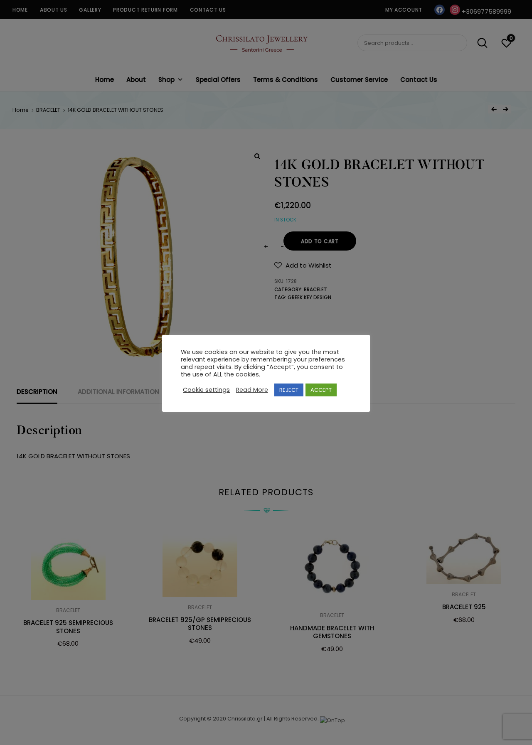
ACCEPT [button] (321, 390)
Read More (252, 390)
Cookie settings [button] (206, 390)
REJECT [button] (288, 390)
